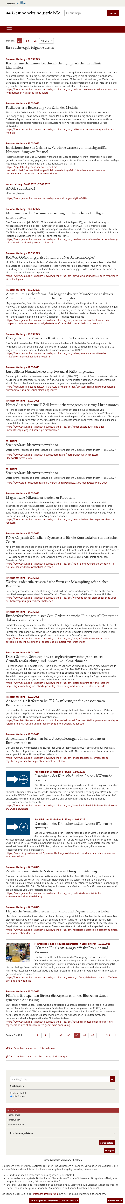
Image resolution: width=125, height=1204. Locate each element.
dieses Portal (19, 1093)
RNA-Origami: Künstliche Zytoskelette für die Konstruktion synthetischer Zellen (62, 540)
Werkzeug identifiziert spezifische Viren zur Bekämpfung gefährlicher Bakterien (57, 584)
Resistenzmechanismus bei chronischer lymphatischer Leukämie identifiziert (53, 66)
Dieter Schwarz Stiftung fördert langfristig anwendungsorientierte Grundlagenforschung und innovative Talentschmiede (55, 659)
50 (28, 41)
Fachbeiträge (13, 1114)
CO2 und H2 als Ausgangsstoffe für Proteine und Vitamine (71, 950)
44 (61, 1035)
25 (20, 41)
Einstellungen (115, 1200)
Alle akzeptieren (70, 1200)
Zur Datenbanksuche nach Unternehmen (32, 1048)
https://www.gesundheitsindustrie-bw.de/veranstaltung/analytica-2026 (46, 198)
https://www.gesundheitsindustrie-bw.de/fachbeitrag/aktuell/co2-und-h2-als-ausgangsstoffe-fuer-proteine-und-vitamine (61, 979)
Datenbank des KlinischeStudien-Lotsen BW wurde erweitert (73, 778)
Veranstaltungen (15, 1124)
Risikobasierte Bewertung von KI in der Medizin (42, 108)
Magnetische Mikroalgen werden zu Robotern (40, 498)
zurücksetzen (106, 1142)
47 (84, 1035)
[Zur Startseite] (33, 12)
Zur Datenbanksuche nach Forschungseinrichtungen (38, 1056)
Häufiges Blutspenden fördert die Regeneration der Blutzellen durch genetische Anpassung (57, 998)
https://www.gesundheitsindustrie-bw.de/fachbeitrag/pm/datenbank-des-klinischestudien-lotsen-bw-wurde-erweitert (61, 807)
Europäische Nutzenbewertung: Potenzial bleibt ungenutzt (50, 372)
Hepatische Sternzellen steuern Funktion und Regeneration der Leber (58, 912)
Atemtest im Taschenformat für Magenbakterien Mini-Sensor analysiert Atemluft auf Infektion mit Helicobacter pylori (59, 296)
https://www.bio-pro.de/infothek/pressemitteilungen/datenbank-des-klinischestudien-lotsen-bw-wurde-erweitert (61, 854)
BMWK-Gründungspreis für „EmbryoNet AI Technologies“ (51, 258)
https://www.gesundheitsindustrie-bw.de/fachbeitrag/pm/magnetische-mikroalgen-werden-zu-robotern (60, 521)
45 (69, 1035)
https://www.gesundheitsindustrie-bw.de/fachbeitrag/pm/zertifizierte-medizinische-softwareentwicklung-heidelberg (54, 894)
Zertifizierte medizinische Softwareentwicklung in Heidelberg (51, 872)
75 (36, 41)
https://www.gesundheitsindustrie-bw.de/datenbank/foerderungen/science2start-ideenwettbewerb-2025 (52, 456)
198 (108, 1035)
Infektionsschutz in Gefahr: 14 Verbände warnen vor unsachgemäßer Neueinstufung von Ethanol (57, 150)
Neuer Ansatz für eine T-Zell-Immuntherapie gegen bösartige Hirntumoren (62, 405)
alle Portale (19, 1096)
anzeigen (109, 1150)
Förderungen (13, 1119)
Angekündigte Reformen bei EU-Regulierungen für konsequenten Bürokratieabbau (55, 703)
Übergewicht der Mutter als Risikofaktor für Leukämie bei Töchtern (57, 339)
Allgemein (12, 1109)
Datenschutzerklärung (45, 1193)
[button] (113, 1134)
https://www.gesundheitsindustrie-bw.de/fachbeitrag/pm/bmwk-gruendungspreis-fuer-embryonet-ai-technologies (62, 277)
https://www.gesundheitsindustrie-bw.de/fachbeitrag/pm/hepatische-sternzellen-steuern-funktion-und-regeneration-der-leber (62, 931)
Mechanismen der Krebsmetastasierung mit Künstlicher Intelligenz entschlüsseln (56, 216)
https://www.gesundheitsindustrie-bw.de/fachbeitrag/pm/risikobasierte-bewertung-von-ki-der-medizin (60, 131)
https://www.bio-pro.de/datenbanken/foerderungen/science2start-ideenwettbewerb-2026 (57, 482)
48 (92, 1035)
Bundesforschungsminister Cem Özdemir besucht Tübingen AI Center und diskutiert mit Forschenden (62, 618)
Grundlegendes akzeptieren (44, 1200)
